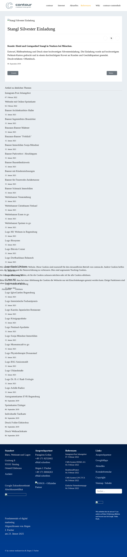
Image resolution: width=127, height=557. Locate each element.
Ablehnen (19, 289)
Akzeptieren (6, 289)
